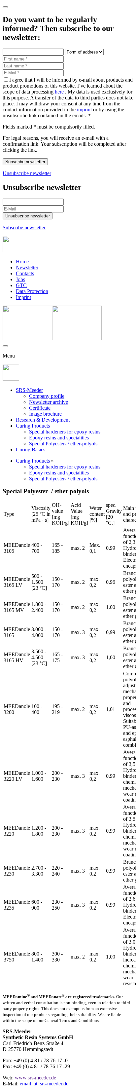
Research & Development (43, 420)
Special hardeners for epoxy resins (64, 431)
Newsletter (27, 267)
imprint (85, 109)
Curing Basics (30, 449)
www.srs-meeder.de (35, 1077)
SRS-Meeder (29, 390)
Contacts (25, 273)
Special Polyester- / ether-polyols (63, 443)
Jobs (20, 279)
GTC (21, 285)
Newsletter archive (48, 402)
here (60, 91)
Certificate (40, 408)
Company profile (46, 396)
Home (22, 261)
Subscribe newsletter (24, 227)
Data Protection (32, 291)
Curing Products (33, 426)
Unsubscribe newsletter (27, 173)
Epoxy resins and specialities (59, 437)
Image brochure (45, 414)
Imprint (23, 297)
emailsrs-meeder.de (44, 1083)
